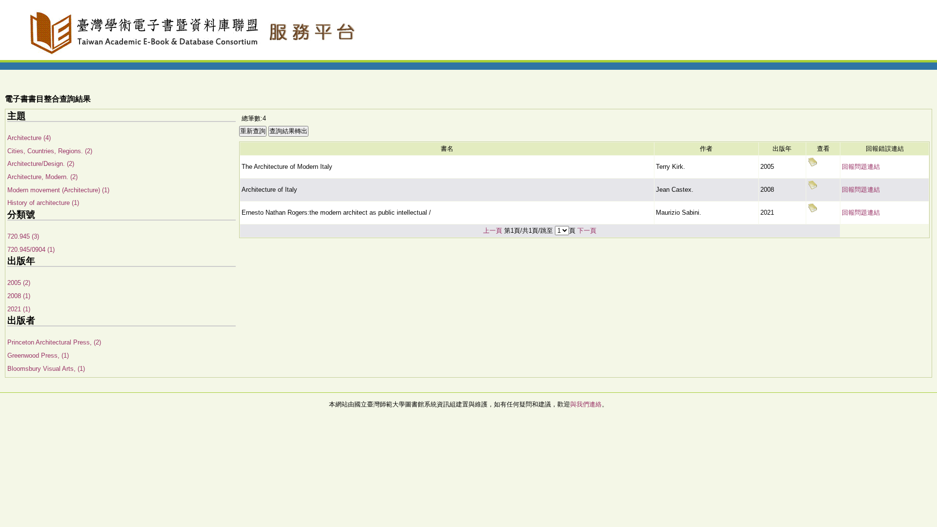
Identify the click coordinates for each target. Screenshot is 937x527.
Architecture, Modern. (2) (42, 177)
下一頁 (586, 230)
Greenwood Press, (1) (38, 355)
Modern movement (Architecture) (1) (58, 190)
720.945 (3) (23, 236)
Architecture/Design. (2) (40, 163)
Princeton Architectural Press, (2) (54, 342)
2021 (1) (18, 309)
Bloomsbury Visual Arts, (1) (46, 368)
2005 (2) (18, 282)
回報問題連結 (861, 166)
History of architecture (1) (43, 202)
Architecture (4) (29, 138)
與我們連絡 (586, 404)
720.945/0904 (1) (31, 249)
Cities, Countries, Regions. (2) (49, 151)
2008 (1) (18, 296)
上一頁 (492, 230)
